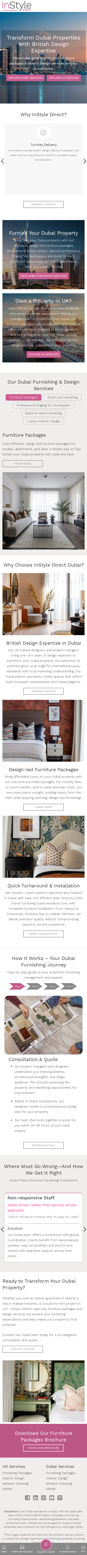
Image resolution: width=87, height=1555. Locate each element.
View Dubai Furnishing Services (44, 275)
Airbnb (7, 1489)
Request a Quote (43, 691)
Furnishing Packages (17, 1473)
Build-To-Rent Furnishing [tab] (43, 413)
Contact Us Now (23, 1349)
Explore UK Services (64, 77)
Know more (22, 463)
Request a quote (43, 204)
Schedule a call (43, 1145)
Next (85, 160)
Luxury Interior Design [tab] (43, 421)
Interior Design (13, 1478)
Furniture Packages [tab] (24, 397)
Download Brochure (43, 1447)
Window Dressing (15, 1483)
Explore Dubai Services (25, 77)
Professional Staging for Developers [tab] (43, 405)
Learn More (43, 807)
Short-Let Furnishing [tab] (62, 397)
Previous (2, 160)
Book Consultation (43, 933)
